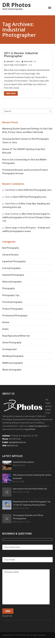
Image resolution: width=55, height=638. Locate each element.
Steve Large (11, 227)
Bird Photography (10, 248)
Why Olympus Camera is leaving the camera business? (32, 476)
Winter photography (11, 369)
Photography (8, 288)
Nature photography (12, 281)
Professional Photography (15, 315)
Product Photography (12, 309)
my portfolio (30, 429)
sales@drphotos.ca (17, 442)
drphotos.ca (12, 445)
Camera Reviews (10, 254)
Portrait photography (12, 302)
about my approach (37, 426)
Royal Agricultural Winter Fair (16, 336)
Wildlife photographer (12, 363)
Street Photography (11, 342)
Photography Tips (10, 295)
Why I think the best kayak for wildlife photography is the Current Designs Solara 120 (26, 217)
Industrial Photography (15, 65)
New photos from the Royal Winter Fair (30, 489)
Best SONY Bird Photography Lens (35, 190)
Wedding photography (13, 356)
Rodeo (5, 329)
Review (5, 322)
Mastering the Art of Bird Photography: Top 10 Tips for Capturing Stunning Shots (32, 503)
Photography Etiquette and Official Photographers (28, 517)
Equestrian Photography (14, 261)
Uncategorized (9, 349)
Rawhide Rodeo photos (23, 462)
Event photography (11, 268)
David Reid (28, 62)
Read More (11, 93)
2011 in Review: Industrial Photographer (21, 55)
